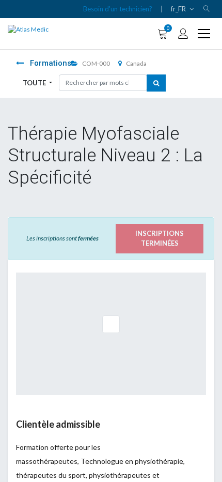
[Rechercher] (156, 83)
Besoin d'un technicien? (117, 9)
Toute (35, 83)
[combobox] (103, 82)
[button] (206, 9)
